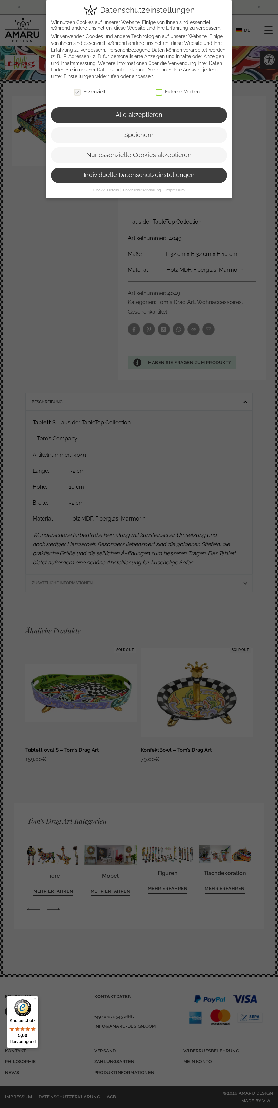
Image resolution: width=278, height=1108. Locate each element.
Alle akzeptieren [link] (139, 114)
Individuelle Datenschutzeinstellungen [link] (139, 175)
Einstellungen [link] (79, 76)
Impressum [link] (175, 190)
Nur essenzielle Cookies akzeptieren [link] (139, 155)
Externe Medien (182, 91)
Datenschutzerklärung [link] (121, 69)
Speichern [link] (139, 134)
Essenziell (94, 91)
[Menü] (34, 1000)
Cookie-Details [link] (106, 190)
